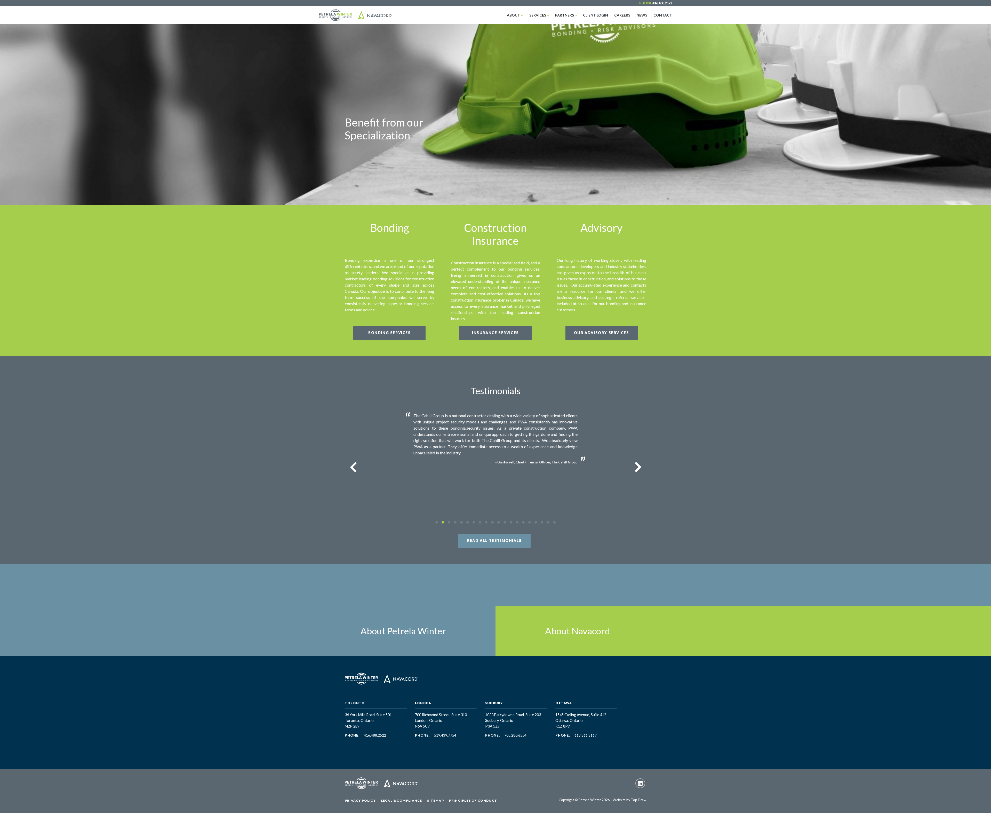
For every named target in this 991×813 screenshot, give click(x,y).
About (513, 15)
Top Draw (638, 800)
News (641, 15)
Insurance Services (495, 332)
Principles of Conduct (473, 800)
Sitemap (435, 800)
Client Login (595, 15)
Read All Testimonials (494, 540)
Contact (662, 15)
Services (537, 15)
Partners (564, 15)
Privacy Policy (360, 800)
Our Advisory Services (601, 332)
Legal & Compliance (401, 800)
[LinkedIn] (640, 783)
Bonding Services (389, 332)
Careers (622, 15)
